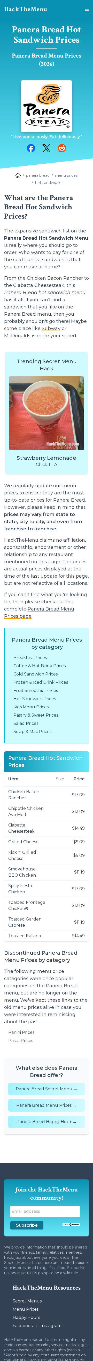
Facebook (23, 1325)
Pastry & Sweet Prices (35, 715)
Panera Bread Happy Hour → (47, 1121)
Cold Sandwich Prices (35, 674)
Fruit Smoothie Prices (35, 690)
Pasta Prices (20, 1040)
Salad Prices (25, 723)
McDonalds (17, 336)
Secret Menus (27, 1301)
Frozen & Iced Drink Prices (40, 682)
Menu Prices (25, 1309)
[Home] (18, 175)
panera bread (38, 175)
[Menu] (87, 9)
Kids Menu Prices (31, 707)
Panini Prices (21, 1032)
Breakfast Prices (30, 657)
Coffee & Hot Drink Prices (39, 665)
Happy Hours (26, 1317)
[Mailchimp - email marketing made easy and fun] (71, 1224)
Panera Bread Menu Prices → (46, 1105)
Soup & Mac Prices (32, 731)
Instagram (51, 1325)
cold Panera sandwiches (41, 259)
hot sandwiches (49, 182)
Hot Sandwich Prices (34, 698)
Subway (51, 328)
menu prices (66, 175)
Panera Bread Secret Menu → (47, 1088)
